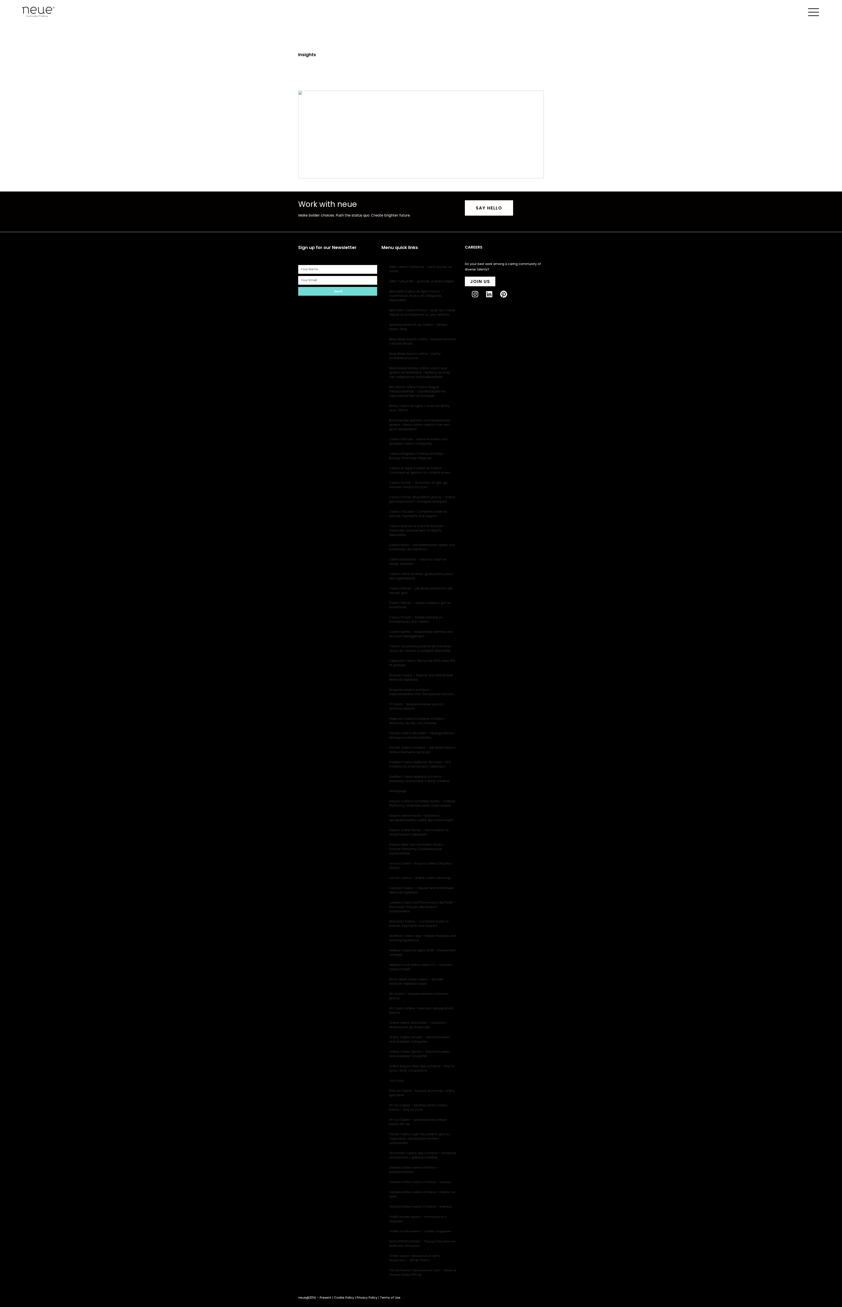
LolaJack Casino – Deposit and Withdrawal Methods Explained (421, 890)
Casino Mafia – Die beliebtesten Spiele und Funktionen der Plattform (422, 547)
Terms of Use (390, 1297)
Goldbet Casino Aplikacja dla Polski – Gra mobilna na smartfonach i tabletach (420, 764)
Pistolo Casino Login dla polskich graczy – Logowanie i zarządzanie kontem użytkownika (420, 1138)
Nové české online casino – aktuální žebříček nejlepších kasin (416, 981)
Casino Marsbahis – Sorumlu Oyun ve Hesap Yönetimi (417, 561)
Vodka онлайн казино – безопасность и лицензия (417, 1218)
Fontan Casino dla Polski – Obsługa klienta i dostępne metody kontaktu (422, 735)
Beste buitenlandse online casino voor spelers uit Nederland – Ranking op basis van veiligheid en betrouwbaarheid (419, 372)
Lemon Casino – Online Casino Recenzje (420, 878)
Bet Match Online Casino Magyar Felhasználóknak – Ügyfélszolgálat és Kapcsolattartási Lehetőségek (417, 391)
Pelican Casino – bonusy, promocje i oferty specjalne (422, 1093)
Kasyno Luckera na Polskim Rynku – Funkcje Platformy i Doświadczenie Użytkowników (422, 803)
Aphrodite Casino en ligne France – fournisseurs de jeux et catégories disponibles (416, 295)
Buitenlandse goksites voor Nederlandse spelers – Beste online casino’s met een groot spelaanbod (419, 424)
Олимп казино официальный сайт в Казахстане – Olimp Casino (415, 1257)
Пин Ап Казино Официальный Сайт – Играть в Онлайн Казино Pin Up (422, 1272)
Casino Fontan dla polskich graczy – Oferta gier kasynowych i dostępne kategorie (422, 499)
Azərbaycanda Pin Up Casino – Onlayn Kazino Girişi (418, 326)
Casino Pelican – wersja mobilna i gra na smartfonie (420, 605)
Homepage (397, 791)
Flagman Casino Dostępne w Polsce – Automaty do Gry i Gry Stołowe (418, 720)
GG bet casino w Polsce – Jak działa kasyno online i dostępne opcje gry (422, 749)
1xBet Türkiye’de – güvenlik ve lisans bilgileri (421, 281)
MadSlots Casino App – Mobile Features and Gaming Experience (422, 938)
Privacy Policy (367, 1297)
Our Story (396, 1080)
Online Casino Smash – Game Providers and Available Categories (419, 1039)
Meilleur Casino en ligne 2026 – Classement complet (422, 952)
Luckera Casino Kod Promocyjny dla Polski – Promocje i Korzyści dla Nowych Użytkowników (422, 906)
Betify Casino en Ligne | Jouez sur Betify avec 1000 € (419, 408)
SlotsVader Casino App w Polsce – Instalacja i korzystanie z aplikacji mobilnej (422, 1155)
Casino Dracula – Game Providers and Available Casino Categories (418, 441)
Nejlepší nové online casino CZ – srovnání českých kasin (420, 967)
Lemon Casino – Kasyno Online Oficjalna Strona (420, 865)
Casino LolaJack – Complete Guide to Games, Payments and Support (418, 513)
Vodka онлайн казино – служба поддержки (420, 1231)
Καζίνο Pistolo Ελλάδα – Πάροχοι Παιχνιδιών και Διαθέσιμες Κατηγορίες (422, 1243)
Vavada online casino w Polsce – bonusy (420, 1182)
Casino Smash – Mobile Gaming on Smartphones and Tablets (416, 619)
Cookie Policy (344, 1297)
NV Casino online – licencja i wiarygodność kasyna (421, 1010)
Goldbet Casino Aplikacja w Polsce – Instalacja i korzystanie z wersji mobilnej (419, 778)
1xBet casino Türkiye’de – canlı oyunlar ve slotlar (420, 269)
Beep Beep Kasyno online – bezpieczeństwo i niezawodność (422, 341)
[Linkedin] (493, 298)
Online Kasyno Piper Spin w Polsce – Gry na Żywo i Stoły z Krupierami (421, 1068)
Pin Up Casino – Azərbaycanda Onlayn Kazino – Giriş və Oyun (418, 1107)
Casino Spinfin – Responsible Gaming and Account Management (421, 634)
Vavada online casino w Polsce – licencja (420, 1206)
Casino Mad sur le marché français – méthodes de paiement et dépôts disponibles (417, 530)
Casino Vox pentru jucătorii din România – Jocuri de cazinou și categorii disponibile (421, 648)
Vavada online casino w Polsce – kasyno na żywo (422, 1194)
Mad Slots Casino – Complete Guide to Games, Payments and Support (419, 923)
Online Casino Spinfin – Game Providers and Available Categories (419, 1053)
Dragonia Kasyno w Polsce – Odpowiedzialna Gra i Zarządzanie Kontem (421, 692)
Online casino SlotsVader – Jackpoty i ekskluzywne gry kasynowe (417, 1025)
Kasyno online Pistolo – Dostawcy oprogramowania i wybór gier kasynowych (421, 817)
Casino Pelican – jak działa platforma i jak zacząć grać (420, 590)
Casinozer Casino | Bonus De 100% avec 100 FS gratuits (422, 663)
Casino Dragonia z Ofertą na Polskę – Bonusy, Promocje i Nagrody (417, 455)
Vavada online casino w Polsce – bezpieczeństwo (414, 1169)
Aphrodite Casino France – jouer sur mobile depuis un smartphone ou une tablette (422, 312)
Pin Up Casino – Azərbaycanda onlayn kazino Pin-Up (418, 1121)
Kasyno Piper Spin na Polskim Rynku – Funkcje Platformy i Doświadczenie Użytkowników (417, 849)
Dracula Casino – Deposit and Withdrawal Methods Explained (421, 677)
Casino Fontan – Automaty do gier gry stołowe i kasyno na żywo (418, 484)
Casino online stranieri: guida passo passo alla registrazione (421, 576)
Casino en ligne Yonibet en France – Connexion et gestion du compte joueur (420, 470)
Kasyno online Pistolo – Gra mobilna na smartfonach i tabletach (418, 832)
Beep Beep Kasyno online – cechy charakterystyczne (415, 355)
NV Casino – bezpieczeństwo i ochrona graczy (418, 996)
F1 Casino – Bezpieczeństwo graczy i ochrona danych (416, 706)
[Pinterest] (507, 298)
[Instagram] (478, 298)
